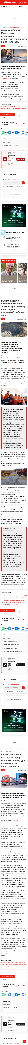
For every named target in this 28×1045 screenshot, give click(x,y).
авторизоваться (15, 179)
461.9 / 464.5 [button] (7, 6)
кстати (15, 751)
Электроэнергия (8, 1010)
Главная (3, 11)
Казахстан (7, 1007)
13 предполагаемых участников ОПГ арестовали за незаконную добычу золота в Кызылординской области (15, 598)
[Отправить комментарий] (23, 182)
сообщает (4, 78)
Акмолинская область (10, 641)
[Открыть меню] (2, 2)
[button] (22, 6)
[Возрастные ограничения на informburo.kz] (19, 2)
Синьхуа (15, 820)
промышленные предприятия (12, 648)
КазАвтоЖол (7, 145)
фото (15, 298)
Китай (15, 1007)
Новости (10, 11)
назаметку (16, 27)
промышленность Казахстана (12, 644)
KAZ (25, 2)
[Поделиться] (24, 1041)
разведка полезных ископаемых (13, 651)
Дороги (17, 145)
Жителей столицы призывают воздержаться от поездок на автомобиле (13, 107)
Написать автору (22, 46)
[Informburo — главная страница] (10, 2)
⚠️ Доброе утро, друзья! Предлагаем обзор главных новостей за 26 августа (13, 246)
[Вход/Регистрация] (22, 2)
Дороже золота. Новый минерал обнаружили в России (14, 603)
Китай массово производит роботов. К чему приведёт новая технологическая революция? (13, 965)
